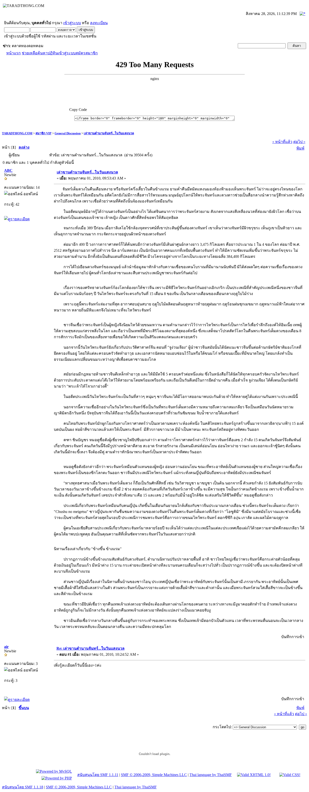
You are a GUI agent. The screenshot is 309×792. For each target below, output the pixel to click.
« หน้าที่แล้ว (282, 142)
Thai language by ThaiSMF (211, 775)
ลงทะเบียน (99, 23)
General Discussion (68, 133)
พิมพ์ (300, 148)
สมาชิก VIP (43, 133)
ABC (8, 170)
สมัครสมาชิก (87, 53)
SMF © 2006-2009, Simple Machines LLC (154, 775)
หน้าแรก (13, 53)
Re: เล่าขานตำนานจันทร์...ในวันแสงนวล (90, 648)
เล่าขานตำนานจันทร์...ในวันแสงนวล (109, 133)
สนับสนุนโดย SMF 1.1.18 (22, 787)
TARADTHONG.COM (17, 133)
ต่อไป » (299, 142)
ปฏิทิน (53, 53)
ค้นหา (42, 53)
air (6, 647)
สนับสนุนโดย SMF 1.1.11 (97, 775)
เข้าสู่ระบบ (72, 23)
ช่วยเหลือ (29, 53)
